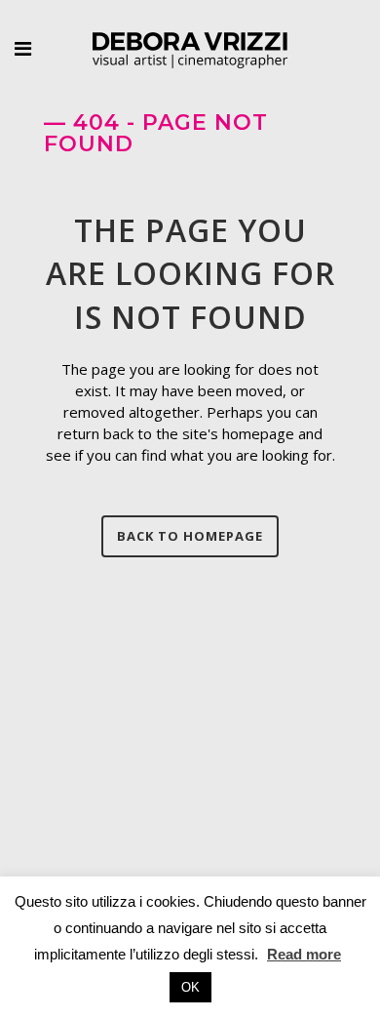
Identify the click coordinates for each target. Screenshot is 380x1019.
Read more (304, 954)
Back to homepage (190, 536)
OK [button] (190, 987)
